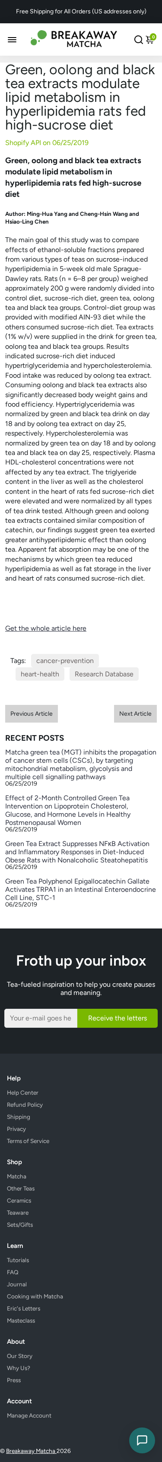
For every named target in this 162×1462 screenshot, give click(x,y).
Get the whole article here (45, 628)
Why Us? (18, 1367)
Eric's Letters (23, 1308)
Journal (17, 1284)
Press (14, 1380)
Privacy (16, 1128)
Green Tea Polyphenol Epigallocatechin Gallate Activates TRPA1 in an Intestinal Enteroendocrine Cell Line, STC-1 (80, 889)
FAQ (13, 1272)
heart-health (40, 674)
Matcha (16, 1176)
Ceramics (19, 1200)
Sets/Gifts (20, 1224)
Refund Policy (25, 1104)
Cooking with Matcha (35, 1296)
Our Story (19, 1355)
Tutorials (18, 1260)
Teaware (18, 1212)
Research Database (104, 674)
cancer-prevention (65, 661)
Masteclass (21, 1320)
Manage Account (29, 1415)
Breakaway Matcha (31, 1450)
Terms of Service (28, 1140)
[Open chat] (142, 1440)
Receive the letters (117, 1018)
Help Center (22, 1092)
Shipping (18, 1116)
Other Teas (21, 1188)
